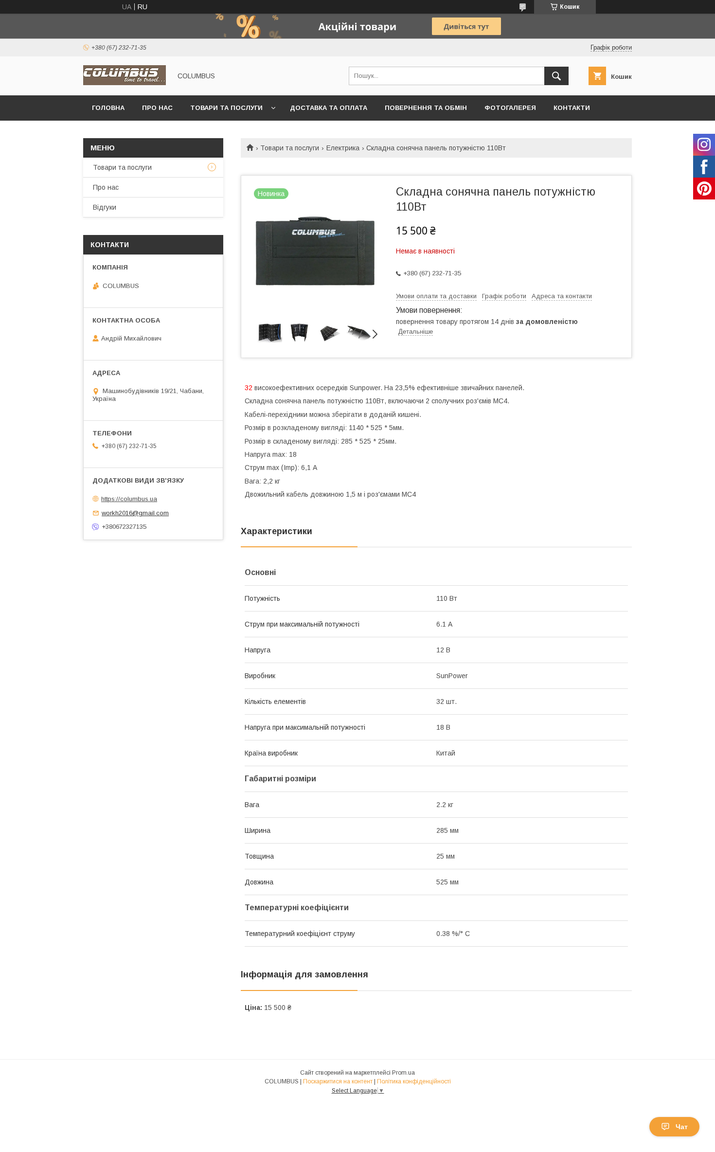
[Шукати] (556, 76)
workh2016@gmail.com (135, 513)
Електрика (342, 148)
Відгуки (104, 207)
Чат (682, 1127)
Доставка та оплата (328, 107)
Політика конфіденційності (414, 1081)
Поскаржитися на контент (338, 1081)
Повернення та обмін (426, 107)
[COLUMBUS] (124, 83)
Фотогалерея (510, 107)
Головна (108, 107)
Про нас (157, 107)
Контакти (572, 107)
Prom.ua (403, 1072)
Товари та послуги (226, 107)
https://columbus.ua (129, 499)
